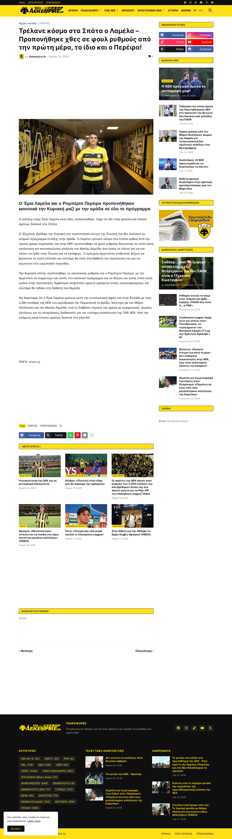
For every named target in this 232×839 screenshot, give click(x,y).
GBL (27, 764)
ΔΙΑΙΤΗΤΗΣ (48, 795)
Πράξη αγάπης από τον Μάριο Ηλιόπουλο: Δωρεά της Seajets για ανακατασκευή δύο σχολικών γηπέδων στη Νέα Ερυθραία (195, 140)
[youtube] (201, 2)
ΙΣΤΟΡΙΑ (173, 10)
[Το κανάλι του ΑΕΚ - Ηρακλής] (94, 778)
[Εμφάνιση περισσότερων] (92, 435)
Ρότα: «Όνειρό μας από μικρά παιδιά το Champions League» (84, 532)
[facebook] (185, 2)
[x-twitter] (207, 2)
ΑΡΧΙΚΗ (73, 10)
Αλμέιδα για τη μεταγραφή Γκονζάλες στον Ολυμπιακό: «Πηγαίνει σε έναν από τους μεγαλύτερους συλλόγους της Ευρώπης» (196, 386)
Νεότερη (26, 651)
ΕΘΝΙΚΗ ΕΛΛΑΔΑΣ (35, 801)
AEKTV (52, 758)
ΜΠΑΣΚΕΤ (128, 10)
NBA (44, 764)
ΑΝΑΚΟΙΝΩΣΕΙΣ (34, 783)
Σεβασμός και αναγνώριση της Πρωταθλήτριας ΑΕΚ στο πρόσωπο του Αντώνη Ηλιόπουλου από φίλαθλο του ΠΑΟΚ (196, 113)
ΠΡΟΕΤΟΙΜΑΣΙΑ (48, 425)
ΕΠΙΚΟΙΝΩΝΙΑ (53, 2)
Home (22, 2)
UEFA (62, 764)
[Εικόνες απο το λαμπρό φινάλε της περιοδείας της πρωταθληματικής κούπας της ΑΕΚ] (161, 787)
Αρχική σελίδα (27, 23)
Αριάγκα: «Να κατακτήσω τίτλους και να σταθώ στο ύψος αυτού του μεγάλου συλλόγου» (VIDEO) (39, 535)
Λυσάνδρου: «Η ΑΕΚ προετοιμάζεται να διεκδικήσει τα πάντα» (193, 163)
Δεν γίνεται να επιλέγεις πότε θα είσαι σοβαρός (124, 759)
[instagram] (190, 2)
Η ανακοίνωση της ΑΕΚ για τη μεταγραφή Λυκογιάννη (38, 482)
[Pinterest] (77, 435)
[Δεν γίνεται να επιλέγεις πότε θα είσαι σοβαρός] (94, 762)
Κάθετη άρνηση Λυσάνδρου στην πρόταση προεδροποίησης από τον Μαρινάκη (195, 183)
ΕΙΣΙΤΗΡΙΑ (65, 801)
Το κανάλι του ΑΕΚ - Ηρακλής (123, 774)
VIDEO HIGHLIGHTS (58, 770)
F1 (195, 10)
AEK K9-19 (30, 758)
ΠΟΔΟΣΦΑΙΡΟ (89, 10)
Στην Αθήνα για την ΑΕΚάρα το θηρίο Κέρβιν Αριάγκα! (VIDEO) (131, 532)
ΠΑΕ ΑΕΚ (110, 10)
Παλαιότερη (143, 651)
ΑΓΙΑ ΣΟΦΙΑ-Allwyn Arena (39, 777)
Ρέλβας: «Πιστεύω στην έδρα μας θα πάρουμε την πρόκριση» (85, 482)
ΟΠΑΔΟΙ (30, 807)
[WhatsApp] (70, 435)
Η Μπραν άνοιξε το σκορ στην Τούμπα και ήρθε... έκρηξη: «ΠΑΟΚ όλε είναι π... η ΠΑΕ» (195, 300)
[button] (201, 10)
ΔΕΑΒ (27, 795)
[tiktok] (196, 2)
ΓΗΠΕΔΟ (64, 789)
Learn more (34, 820)
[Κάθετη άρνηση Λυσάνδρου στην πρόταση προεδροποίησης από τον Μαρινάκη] (168, 183)
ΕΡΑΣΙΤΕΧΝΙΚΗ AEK (150, 10)
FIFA (69, 758)
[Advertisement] (86, 89)
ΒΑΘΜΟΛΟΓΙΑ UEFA (35, 789)
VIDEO (29, 770)
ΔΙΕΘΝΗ (186, 10)
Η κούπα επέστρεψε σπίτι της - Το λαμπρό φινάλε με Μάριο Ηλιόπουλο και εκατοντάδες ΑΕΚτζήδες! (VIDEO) (191, 809)
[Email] (85, 435)
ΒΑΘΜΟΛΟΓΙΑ (63, 783)
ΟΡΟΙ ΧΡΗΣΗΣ (35, 2)
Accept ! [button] (16, 828)
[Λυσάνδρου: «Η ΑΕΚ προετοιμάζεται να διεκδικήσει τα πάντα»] (168, 164)
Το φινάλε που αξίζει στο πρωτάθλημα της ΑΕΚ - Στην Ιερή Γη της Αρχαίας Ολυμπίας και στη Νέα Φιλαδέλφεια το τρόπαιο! (190, 764)
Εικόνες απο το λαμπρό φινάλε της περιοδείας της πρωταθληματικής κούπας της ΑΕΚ (191, 788)
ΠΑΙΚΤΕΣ (44, 23)
